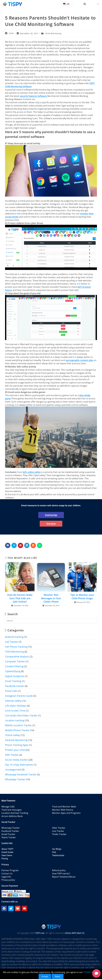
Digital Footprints (14, 676)
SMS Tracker (12, 754)
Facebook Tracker (10, 831)
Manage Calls (8, 806)
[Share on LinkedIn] (26, 545)
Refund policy (59, 870)
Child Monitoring (53, 33)
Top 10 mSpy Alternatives (19, 764)
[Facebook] (4, 908)
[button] (85, 4)
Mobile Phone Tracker (17, 730)
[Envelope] (17, 908)
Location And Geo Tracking (14, 812)
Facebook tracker (14, 686)
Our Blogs (56, 849)
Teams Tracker (8, 837)
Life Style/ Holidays (15, 705)
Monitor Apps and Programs (66, 812)
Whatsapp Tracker (10, 827)
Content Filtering (14, 666)
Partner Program (10, 870)
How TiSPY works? (61, 873)
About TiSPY (7, 849)
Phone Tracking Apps (16, 745)
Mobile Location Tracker (18, 725)
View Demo (6, 855)
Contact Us (6, 873)
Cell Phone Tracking (16, 646)
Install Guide (7, 852)
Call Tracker (11, 641)
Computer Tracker (15, 661)
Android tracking (14, 636)
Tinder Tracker (59, 834)
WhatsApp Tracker (15, 779)
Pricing (4, 858)
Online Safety (12, 735)
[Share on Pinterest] (20, 545)
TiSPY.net (39, 933)
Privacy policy (8, 879)
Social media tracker (16, 759)
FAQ (54, 852)
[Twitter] (11, 908)
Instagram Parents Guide (19, 695)
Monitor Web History (62, 809)
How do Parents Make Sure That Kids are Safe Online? (19, 598)
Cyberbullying (12, 671)
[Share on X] (14, 545)
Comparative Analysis (17, 656)
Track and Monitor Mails (64, 806)
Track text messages (11, 809)
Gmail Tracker (8, 834)
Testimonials (58, 855)
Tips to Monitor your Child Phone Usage (82, 596)
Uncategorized (13, 769)
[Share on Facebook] (7, 545)
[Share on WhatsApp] (39, 545)
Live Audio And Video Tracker (21, 715)
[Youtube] (24, 908)
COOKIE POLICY (90, 972)
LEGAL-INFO (70, 933)
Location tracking (14, 720)
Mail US (80, 933)
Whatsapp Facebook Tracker (20, 774)
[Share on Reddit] (33, 545)
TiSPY (11, 33)
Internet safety (13, 700)
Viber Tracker (58, 827)
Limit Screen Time (15, 710)
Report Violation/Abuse (63, 876)
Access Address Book (12, 816)
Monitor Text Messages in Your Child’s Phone (51, 598)
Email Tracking (13, 681)
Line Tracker (58, 831)
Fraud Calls (11, 690)
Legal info (6, 876)
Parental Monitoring (16, 740)
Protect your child (15, 749)
